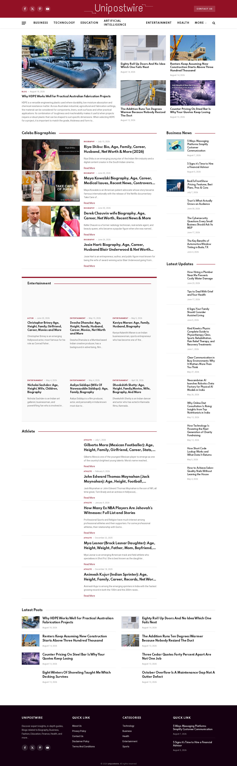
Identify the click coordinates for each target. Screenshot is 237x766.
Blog (24, 92)
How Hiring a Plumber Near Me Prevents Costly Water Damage (200, 275)
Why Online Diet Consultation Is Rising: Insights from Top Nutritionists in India (199, 408)
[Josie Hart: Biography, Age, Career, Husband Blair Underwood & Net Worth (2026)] (51, 252)
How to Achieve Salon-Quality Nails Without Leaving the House (200, 471)
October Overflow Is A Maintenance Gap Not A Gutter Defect (178, 675)
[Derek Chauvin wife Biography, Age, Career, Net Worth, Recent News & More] (51, 221)
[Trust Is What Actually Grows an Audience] (175, 205)
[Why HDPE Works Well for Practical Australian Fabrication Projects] (69, 61)
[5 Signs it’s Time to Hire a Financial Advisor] (175, 168)
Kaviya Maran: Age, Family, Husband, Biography (131, 324)
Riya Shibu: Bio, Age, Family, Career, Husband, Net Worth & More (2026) (115, 149)
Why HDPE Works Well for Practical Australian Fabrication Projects (66, 96)
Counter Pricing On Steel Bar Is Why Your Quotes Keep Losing (190, 111)
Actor (30, 318)
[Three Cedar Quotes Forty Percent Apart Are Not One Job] (130, 658)
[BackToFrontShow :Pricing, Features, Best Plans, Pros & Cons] (175, 185)
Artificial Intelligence (115, 23)
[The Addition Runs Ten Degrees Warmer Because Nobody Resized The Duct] (143, 93)
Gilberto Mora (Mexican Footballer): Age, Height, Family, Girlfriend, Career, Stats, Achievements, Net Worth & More (119, 447)
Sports (126, 746)
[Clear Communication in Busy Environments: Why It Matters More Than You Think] (175, 362)
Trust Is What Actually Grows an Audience (199, 202)
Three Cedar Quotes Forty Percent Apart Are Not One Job (176, 657)
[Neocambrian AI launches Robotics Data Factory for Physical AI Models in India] (175, 385)
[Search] (213, 23)
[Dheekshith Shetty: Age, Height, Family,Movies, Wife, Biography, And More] (132, 365)
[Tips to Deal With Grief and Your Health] (175, 296)
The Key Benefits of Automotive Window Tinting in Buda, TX (199, 244)
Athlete (88, 440)
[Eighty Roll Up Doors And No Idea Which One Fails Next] (143, 48)
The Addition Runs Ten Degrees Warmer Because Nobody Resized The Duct (143, 112)
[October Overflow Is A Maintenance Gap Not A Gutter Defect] (130, 677)
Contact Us (204, 9)
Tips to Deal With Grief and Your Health (200, 293)
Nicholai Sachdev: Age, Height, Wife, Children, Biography (42, 389)
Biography (89, 142)
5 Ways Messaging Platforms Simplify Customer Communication (198, 146)
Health (183, 23)
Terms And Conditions (83, 746)
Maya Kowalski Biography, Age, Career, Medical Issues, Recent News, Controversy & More (119, 181)
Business (41, 23)
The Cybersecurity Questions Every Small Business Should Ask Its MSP (200, 223)
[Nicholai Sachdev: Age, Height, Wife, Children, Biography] (46, 365)
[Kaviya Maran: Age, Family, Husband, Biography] (132, 303)
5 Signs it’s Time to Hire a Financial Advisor (200, 165)
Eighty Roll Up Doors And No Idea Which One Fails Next (143, 66)
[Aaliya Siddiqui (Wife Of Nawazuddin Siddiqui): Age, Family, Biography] (89, 365)
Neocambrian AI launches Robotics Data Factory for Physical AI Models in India (200, 385)
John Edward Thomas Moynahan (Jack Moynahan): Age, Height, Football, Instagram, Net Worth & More (116, 479)
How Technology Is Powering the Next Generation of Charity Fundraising (199, 431)
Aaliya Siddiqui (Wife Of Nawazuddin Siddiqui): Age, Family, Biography (89, 389)
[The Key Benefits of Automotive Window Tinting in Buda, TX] (175, 245)
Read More (89, 168)
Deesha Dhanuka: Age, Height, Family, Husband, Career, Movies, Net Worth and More (87, 328)
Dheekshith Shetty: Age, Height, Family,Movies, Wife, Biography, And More (131, 389)
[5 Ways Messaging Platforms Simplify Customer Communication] (175, 145)
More (199, 23)
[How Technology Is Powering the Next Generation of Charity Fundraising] (175, 430)
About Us (77, 726)
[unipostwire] (118, 9)
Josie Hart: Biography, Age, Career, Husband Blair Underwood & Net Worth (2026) (117, 247)
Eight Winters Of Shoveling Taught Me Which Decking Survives (76, 675)
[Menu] (24, 23)
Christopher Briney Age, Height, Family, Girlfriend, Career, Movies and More (44, 326)
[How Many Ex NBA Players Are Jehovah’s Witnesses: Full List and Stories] (51, 515)
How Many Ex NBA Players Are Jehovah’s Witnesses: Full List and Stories (118, 510)
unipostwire (113, 763)
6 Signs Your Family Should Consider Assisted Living (198, 312)
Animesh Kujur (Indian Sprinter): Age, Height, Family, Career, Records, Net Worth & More (120, 577)
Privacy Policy (79, 731)
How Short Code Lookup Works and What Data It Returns (199, 451)
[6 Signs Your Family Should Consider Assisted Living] (175, 313)
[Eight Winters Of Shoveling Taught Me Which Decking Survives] (31, 677)
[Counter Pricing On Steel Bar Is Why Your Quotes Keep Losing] (192, 93)
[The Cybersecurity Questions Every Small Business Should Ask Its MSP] (175, 222)
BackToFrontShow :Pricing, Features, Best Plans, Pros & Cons (199, 184)
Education (89, 23)
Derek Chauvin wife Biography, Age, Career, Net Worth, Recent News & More (117, 216)
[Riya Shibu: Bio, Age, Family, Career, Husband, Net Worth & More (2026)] (51, 154)
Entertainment (159, 23)
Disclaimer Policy (80, 741)
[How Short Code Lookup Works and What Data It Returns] (175, 453)
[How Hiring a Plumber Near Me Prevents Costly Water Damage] (175, 276)
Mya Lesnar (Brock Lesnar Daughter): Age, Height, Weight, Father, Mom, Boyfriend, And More (119, 546)
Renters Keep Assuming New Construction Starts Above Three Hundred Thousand (191, 67)
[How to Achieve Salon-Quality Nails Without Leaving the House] (175, 472)
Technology (64, 23)
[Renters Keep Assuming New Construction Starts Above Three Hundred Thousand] (192, 48)
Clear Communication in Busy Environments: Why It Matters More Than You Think (201, 363)
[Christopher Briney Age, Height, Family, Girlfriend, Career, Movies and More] (46, 303)
